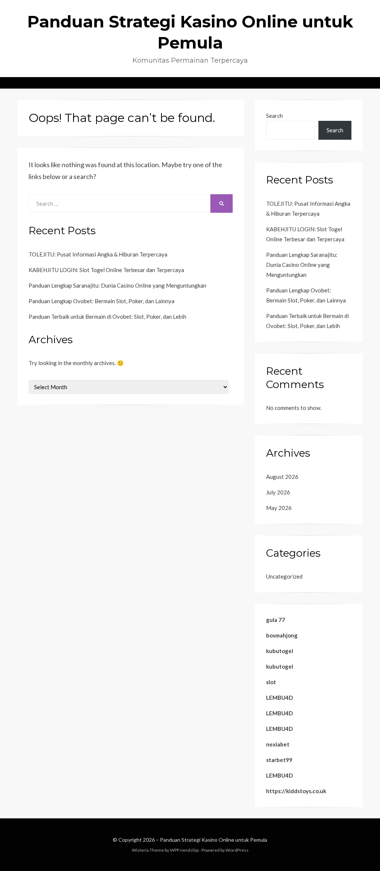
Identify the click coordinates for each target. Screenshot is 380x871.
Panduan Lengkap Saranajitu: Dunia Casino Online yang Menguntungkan (117, 285)
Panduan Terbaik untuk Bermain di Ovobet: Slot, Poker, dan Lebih (107, 316)
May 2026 (279, 507)
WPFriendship (184, 850)
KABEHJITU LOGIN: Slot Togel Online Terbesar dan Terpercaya (106, 269)
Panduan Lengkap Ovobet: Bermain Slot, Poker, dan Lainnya (101, 301)
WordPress (237, 850)
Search (274, 115)
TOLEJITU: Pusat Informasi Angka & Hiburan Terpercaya (98, 254)
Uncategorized (284, 576)
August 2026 (282, 476)
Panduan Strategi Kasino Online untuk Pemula (213, 840)
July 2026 (278, 492)
